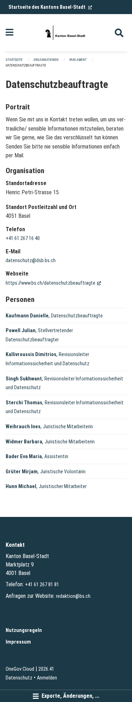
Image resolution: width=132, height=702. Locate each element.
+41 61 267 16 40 (23, 238)
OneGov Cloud (20, 669)
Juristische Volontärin (63, 472)
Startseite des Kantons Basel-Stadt (50, 7)
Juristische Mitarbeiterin (68, 427)
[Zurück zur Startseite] (65, 33)
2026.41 (46, 669)
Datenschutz (19, 678)
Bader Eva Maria (24, 457)
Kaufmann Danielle (27, 316)
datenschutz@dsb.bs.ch (31, 261)
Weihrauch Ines (23, 427)
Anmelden (47, 678)
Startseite (14, 60)
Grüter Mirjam (22, 472)
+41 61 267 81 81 (42, 585)
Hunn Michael (21, 486)
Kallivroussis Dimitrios (31, 355)
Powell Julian (21, 331)
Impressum (18, 642)
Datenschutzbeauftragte (26, 65)
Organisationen (45, 60)
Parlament (78, 60)
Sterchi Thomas (24, 403)
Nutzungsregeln (24, 630)
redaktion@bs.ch (73, 596)
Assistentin (56, 457)
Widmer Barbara (24, 442)
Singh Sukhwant (24, 379)
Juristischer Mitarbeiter (63, 486)
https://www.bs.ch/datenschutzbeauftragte (53, 283)
